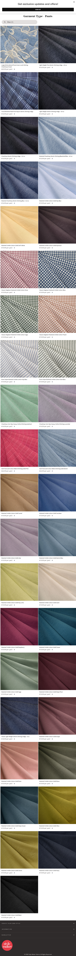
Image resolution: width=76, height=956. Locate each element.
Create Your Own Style (11, 923)
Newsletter (6, 935)
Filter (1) (10, 22)
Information (7, 929)
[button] (14, 69)
